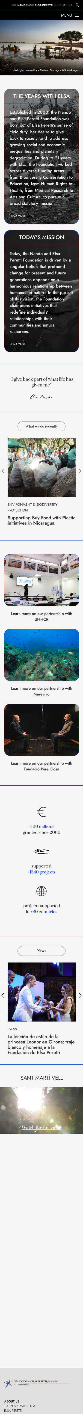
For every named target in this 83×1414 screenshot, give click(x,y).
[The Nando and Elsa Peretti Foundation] (41, 5)
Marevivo (41, 694)
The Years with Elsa (19, 1406)
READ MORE (18, 216)
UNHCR (41, 619)
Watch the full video (42, 1128)
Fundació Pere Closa (41, 769)
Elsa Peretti (13, 1410)
